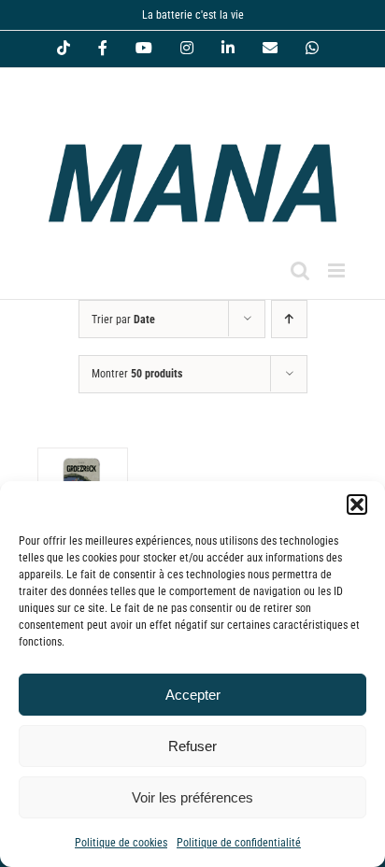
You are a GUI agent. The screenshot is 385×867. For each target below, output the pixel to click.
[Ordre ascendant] (289, 319)
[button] (357, 504)
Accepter (193, 695)
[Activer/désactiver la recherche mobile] (300, 270)
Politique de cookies (121, 842)
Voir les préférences (192, 797)
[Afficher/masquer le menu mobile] (338, 270)
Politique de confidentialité (239, 842)
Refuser (192, 746)
